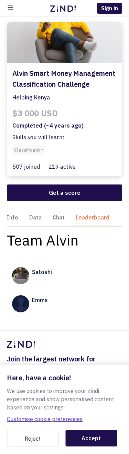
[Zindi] (64, 8)
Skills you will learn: (38, 137)
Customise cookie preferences (45, 419)
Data (35, 217)
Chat (59, 217)
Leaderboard (92, 217)
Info (12, 217)
